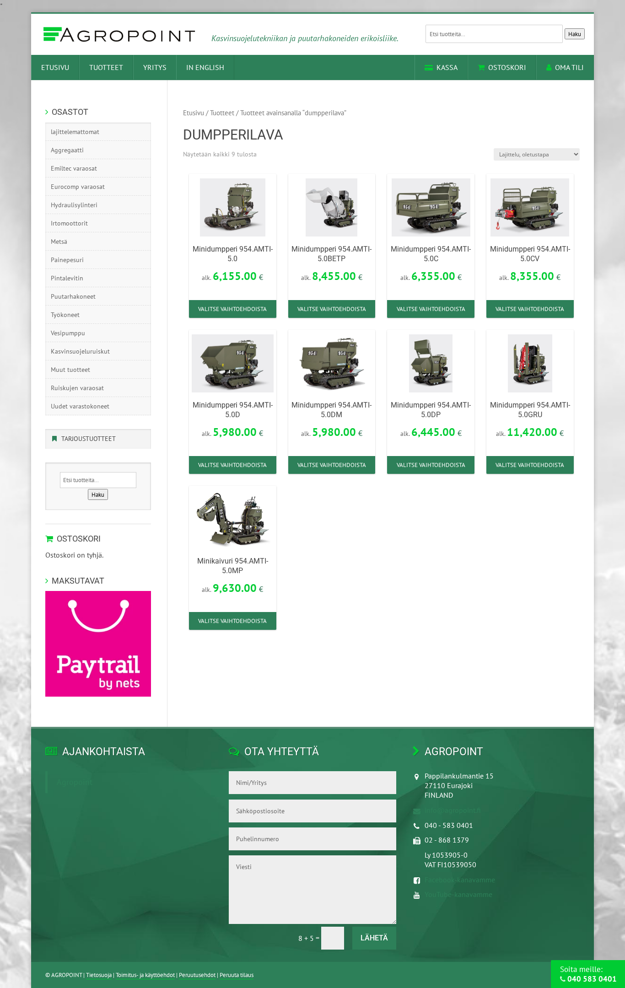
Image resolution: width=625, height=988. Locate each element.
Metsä (59, 241)
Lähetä (374, 938)
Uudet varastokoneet (80, 406)
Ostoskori (507, 67)
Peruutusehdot (197, 975)
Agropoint (74, 782)
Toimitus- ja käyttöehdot (145, 975)
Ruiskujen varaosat (77, 388)
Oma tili (569, 67)
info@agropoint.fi (453, 810)
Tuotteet (106, 67)
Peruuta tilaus (236, 975)
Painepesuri (67, 260)
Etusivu (55, 67)
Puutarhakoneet (73, 296)
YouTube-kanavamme (458, 894)
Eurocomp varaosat (78, 187)
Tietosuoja (99, 975)
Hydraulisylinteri (74, 205)
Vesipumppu (68, 333)
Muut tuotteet (70, 369)
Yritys (155, 67)
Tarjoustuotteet (88, 439)
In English (205, 67)
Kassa (447, 67)
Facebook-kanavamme (460, 879)
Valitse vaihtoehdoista (232, 309)
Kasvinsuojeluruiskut (80, 351)
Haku (574, 34)
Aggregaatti (67, 150)
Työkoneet (65, 315)
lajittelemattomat (75, 132)
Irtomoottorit (69, 223)
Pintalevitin (67, 278)
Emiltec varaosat (74, 168)
